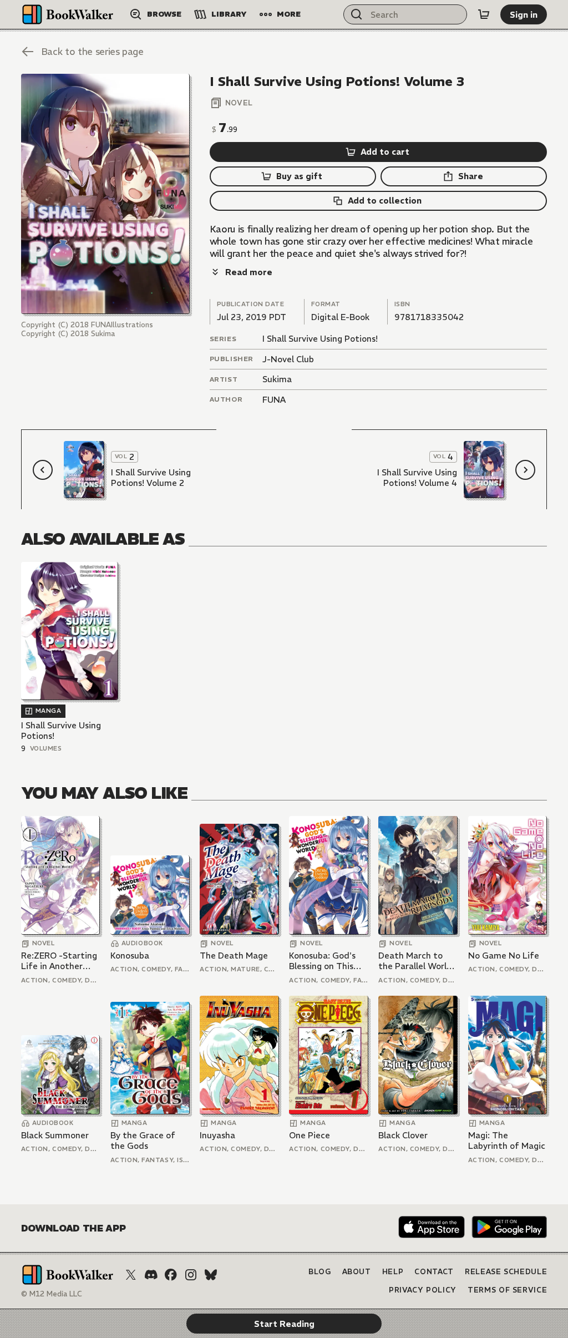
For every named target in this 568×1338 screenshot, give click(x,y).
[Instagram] (190, 1274)
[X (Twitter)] (131, 1274)
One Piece (309, 1135)
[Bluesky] (210, 1274)
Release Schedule (506, 1271)
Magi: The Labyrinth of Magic (506, 1141)
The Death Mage (234, 955)
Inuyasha (217, 1135)
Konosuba (129, 955)
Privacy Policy (423, 1290)
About (356, 1271)
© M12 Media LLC (51, 1294)
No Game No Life (503, 955)
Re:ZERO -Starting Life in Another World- (59, 961)
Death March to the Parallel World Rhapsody (415, 961)
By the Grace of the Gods (142, 1141)
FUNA (274, 399)
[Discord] (151, 1274)
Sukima (277, 379)
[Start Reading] (105, 193)
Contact (434, 1271)
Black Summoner (55, 1135)
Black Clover (403, 1135)
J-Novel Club (288, 359)
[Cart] (483, 14)
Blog (319, 1271)
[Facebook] (171, 1274)
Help (393, 1271)
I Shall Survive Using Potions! (320, 338)
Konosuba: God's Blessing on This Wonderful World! (325, 961)
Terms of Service (507, 1290)
